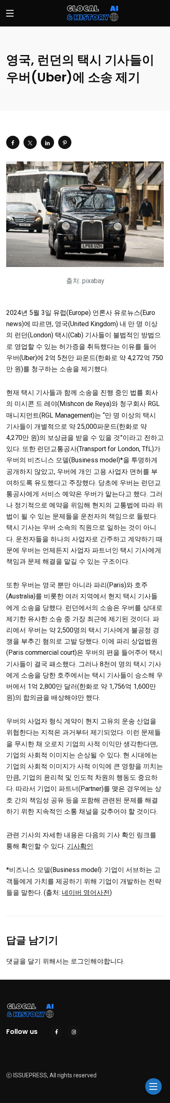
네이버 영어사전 (86, 892)
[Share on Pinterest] (64, 142)
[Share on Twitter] (30, 142)
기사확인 (80, 846)
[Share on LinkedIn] (47, 142)
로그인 (80, 961)
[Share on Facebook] (12, 142)
